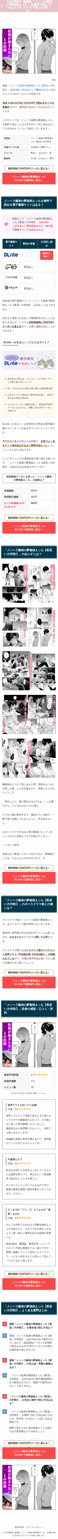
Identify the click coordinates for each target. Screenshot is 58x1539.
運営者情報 (19, 1527)
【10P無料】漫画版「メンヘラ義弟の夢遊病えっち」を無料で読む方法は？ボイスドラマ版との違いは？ (29, 6)
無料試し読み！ (46, 255)
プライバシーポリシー (34, 1527)
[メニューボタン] (2, 6)
